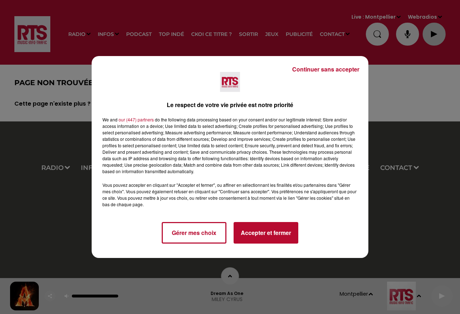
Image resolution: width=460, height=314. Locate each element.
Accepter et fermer (266, 232)
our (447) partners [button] (136, 119)
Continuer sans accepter (325, 69)
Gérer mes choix (194, 232)
